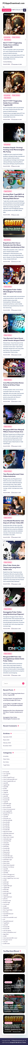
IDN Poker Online (7, 830)
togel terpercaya (7, 891)
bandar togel (6, 897)
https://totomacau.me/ (9, 803)
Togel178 (5, 787)
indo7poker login (7, 833)
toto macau (6, 899)
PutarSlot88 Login (8, 850)
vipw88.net (6, 809)
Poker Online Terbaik (8, 831)
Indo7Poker (6, 841)
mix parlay (7, 34)
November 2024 (7, 740)
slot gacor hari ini (7, 934)
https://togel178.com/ (9, 772)
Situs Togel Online (7, 904)
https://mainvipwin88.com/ (10, 773)
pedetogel (6, 876)
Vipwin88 (5, 781)
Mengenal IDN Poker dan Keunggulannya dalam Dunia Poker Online (13, 653)
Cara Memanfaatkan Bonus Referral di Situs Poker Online (13, 379)
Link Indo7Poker (7, 835)
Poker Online (16, 89)
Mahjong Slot (6, 846)
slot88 (5, 874)
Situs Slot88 (6, 844)
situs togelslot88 (7, 805)
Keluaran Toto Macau (8, 861)
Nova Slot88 (6, 816)
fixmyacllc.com (7, 813)
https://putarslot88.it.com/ (10, 932)
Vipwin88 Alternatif (8, 908)
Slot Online (7, 92)
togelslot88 (6, 779)
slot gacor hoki (7, 895)
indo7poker (6, 837)
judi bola (5, 893)
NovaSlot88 (6, 818)
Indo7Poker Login (7, 854)
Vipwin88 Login (7, 798)
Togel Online (7, 185)
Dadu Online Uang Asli (8, 859)
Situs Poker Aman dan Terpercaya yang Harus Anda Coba (12, 562)
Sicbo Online (6, 857)
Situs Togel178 (7, 800)
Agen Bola (5, 928)
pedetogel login (7, 887)
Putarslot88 (6, 792)
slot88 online (6, 938)
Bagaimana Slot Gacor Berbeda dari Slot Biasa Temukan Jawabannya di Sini (13, 239)
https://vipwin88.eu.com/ (9, 927)
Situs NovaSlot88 (7, 815)
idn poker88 (6, 839)
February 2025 (7, 737)
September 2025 (7, 731)
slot (4, 913)
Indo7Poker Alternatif (8, 828)
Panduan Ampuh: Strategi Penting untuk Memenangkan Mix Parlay (13, 39)
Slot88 (5, 783)
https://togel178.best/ (9, 871)
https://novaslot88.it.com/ (10, 912)
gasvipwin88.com (7, 807)
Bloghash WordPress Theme (18, 1037)
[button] (7, 56)
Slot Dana (5, 906)
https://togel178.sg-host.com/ (11, 872)
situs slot (5, 936)
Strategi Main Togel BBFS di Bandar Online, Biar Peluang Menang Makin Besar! (13, 191)
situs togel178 (6, 768)
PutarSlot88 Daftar (8, 852)
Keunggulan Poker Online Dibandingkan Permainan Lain (12, 286)
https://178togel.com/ (9, 869)
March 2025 (6, 734)
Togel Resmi (6, 917)
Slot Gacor (6, 788)
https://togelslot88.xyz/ (9, 775)
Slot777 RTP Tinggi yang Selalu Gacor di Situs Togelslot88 (12, 97)
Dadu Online (6, 856)
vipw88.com (6, 865)
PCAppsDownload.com (13, 3)
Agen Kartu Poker (7, 826)
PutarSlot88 (6, 824)
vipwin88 (5, 777)
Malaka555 (6, 902)
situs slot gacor (7, 925)
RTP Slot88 (6, 766)
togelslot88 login (7, 880)
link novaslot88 (7, 802)
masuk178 (5, 770)
